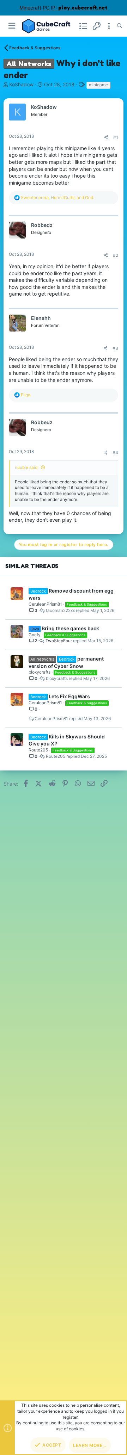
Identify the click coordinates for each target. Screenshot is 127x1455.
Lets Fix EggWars (69, 696)
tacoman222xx (60, 610)
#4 (115, 452)
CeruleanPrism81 (45, 604)
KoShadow (21, 84)
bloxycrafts (39, 672)
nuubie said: (26, 467)
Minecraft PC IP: (63, 8)
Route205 (38, 750)
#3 (115, 348)
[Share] (106, 137)
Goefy (35, 634)
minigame (98, 84)
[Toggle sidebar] (109, 26)
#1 (115, 137)
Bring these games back (70, 628)
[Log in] (96, 26)
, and (57, 197)
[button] (12, 26)
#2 (115, 255)
